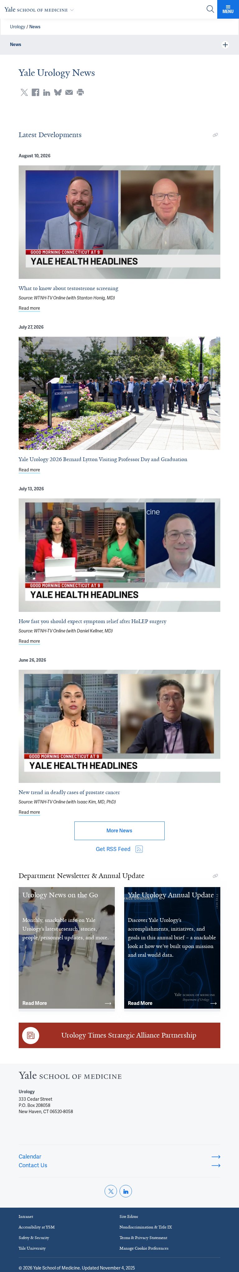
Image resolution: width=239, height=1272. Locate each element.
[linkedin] (126, 1191)
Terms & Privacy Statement (143, 1237)
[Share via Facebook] (35, 92)
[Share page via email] (69, 92)
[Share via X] (24, 92)
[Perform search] (210, 9)
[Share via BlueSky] (58, 92)
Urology (17, 27)
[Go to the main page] (40, 9)
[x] (111, 1191)
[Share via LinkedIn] (46, 92)
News (34, 27)
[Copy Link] (215, 135)
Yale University (32, 1248)
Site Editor (129, 1216)
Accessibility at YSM (37, 1227)
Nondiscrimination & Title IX (146, 1227)
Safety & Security (34, 1237)
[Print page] (80, 92)
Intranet (26, 1216)
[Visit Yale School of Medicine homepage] (70, 1076)
